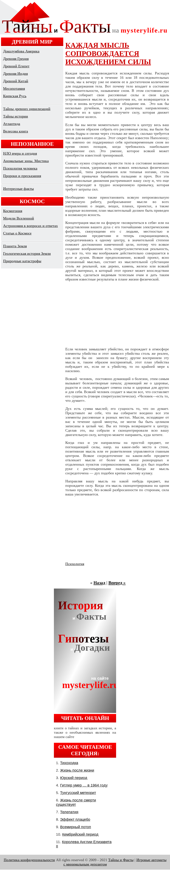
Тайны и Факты (121, 860)
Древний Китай (15, 81)
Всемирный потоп (75, 827)
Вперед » (117, 582)
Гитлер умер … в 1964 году (84, 785)
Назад (99, 582)
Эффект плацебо (75, 819)
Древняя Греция (16, 59)
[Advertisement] (117, 314)
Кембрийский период (80, 834)
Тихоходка (69, 763)
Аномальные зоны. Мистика (26, 161)
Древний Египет (16, 66)
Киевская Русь (14, 96)
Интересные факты (18, 189)
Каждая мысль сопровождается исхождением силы (108, 53)
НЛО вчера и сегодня (20, 153)
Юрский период (73, 778)
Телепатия (69, 812)
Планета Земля (15, 246)
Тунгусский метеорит (78, 793)
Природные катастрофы (22, 261)
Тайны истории (15, 116)
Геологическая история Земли (27, 253)
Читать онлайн (85, 718)
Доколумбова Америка (21, 51)
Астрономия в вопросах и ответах (30, 226)
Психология (74, 564)
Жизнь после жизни (77, 770)
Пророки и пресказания (22, 176)
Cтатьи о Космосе (17, 233)
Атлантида (11, 124)
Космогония (12, 211)
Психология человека (20, 168)
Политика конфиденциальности (29, 860)
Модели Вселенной (18, 218)
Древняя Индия (15, 74)
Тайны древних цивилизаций (26, 109)
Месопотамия (14, 88)
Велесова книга (15, 131)
